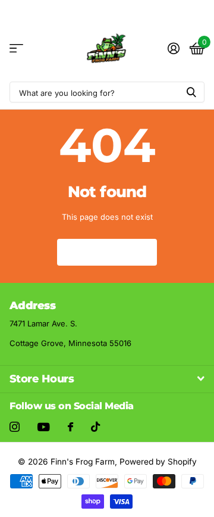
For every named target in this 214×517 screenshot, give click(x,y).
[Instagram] (15, 427)
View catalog (16, 48)
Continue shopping (107, 252)
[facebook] (70, 426)
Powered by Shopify (158, 461)
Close (107, 379)
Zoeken (191, 92)
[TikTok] (95, 427)
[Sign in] (173, 48)
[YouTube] (43, 427)
